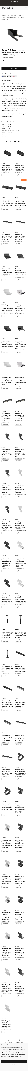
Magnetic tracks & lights (17, 15)
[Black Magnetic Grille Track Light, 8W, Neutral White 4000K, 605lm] (21, 688)
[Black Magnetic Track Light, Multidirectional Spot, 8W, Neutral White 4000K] (21, 791)
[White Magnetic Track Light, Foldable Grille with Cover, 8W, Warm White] (7, 364)
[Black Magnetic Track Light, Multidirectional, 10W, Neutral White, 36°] (7, 437)
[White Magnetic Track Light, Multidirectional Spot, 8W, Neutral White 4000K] (7, 827)
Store (7, 15)
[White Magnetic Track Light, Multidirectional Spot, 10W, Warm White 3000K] (7, 1008)
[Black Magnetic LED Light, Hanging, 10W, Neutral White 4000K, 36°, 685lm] (7, 619)
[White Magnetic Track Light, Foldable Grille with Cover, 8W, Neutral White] (7, 292)
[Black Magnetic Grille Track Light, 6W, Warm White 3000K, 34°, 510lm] (21, 153)
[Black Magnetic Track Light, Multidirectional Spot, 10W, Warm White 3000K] (21, 972)
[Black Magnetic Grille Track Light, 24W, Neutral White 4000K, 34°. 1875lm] (21, 653)
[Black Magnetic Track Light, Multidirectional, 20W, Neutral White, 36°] (21, 437)
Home (3, 15)
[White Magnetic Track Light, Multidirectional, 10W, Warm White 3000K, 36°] (21, 473)
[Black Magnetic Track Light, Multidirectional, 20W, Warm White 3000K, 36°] (7, 509)
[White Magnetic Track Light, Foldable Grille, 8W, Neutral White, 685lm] (21, 292)
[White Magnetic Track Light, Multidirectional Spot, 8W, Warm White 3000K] (7, 863)
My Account (19, 1042)
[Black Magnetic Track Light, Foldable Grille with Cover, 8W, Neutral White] (21, 256)
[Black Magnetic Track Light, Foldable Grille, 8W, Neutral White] (7, 256)
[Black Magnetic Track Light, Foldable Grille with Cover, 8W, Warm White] (21, 328)
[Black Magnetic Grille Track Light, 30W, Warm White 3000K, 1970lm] (7, 757)
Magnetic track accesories (8, 17)
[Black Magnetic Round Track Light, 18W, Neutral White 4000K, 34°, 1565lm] (21, 757)
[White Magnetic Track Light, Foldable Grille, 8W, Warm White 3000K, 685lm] (21, 364)
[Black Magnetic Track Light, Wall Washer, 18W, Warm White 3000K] (21, 400)
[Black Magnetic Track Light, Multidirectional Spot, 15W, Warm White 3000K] (21, 899)
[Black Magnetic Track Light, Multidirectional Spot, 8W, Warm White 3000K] (21, 827)
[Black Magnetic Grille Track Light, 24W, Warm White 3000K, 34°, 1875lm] (7, 688)
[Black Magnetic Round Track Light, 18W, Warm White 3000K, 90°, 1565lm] (7, 791)
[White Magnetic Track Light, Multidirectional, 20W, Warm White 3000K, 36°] (21, 509)
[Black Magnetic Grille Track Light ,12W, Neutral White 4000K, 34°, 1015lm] (7, 187)
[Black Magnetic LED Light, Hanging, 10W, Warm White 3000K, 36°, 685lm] (21, 619)
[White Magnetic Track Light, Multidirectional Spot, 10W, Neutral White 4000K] (7, 972)
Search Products (8, 1042)
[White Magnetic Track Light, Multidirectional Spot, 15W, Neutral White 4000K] (7, 899)
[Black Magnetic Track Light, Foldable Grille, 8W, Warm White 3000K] (7, 328)
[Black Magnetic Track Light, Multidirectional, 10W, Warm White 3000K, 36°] (7, 473)
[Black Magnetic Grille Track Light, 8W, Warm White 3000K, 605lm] (7, 722)
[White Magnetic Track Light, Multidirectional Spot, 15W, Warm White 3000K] (7, 936)
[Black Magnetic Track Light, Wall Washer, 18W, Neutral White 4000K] (7, 400)
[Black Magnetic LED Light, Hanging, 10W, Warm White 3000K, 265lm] (7, 653)
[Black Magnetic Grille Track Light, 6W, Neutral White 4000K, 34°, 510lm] (7, 153)
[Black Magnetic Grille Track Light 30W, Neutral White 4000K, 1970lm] (21, 722)
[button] (8, 8)
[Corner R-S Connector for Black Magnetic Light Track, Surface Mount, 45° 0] (14, 34)
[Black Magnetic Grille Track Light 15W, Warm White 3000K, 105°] (21, 221)
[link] (14, 4)
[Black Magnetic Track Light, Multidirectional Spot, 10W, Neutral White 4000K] (21, 936)
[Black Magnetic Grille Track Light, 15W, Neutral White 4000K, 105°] (7, 221)
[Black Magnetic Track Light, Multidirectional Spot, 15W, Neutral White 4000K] (21, 863)
